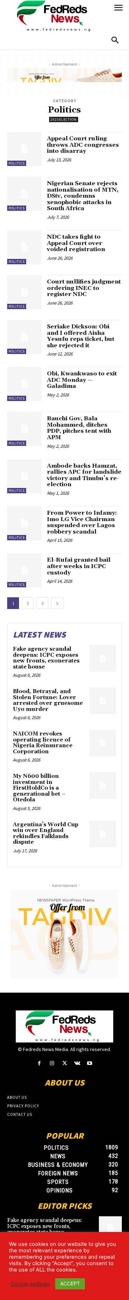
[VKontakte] (77, 1063)
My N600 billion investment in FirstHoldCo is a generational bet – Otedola (39, 788)
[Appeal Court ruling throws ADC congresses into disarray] (24, 149)
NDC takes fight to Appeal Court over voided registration (76, 243)
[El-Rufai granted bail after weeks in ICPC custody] (24, 570)
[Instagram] (51, 1063)
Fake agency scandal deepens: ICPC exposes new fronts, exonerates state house (46, 658)
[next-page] (57, 603)
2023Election (64, 119)
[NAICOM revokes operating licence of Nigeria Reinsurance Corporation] (102, 743)
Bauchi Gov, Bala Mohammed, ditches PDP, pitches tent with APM (79, 428)
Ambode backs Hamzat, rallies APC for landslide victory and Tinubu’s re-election (84, 475)
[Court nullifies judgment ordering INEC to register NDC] (24, 292)
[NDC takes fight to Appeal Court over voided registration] (24, 247)
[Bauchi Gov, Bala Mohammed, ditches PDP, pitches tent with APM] (24, 429)
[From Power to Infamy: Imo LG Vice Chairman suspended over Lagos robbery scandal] (24, 523)
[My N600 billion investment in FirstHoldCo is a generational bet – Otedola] (102, 785)
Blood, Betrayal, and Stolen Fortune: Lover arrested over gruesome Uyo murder (48, 700)
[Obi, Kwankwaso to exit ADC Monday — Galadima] (24, 384)
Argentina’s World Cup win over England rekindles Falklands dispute (45, 833)
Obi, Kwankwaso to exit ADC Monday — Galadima (82, 380)
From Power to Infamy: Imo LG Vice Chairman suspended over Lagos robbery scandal (82, 522)
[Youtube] (89, 1063)
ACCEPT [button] (70, 1283)
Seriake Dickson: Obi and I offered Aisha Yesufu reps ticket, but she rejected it (80, 336)
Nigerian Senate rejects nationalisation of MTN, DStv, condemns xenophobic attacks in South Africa (83, 196)
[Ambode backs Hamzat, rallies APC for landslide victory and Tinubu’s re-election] (24, 476)
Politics (17, 163)
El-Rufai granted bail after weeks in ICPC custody (78, 566)
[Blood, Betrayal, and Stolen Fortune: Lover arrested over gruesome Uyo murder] (102, 700)
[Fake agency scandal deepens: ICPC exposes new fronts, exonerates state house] (102, 658)
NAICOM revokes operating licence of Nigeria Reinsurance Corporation (42, 742)
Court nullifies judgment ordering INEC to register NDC (84, 288)
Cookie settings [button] (30, 1284)
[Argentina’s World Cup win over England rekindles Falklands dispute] (102, 834)
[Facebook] (39, 1063)
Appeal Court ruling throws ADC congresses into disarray (83, 145)
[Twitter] (64, 1063)
